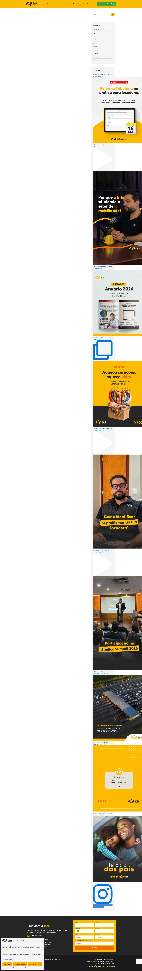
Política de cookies (16, 968)
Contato (89, 4)
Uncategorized (97, 60)
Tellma (79, 4)
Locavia (59, 4)
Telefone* (77, 928)
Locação (95, 43)
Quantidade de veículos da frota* (83, 940)
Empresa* (97, 928)
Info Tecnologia (97, 40)
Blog (84, 4)
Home (43, 4)
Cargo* (77, 934)
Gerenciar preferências (35, 964)
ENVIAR (94, 948)
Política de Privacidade (27, 968)
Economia (95, 33)
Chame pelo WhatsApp (108, 4)
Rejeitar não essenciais (20, 964)
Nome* (77, 922)
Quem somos (51, 4)
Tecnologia (96, 57)
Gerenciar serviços (7, 959)
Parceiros (95, 53)
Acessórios (96, 29)
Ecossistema (67, 4)
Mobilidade (95, 50)
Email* (96, 922)
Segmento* (98, 934)
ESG (74, 4)
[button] (41, 941)
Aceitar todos (7, 964)
